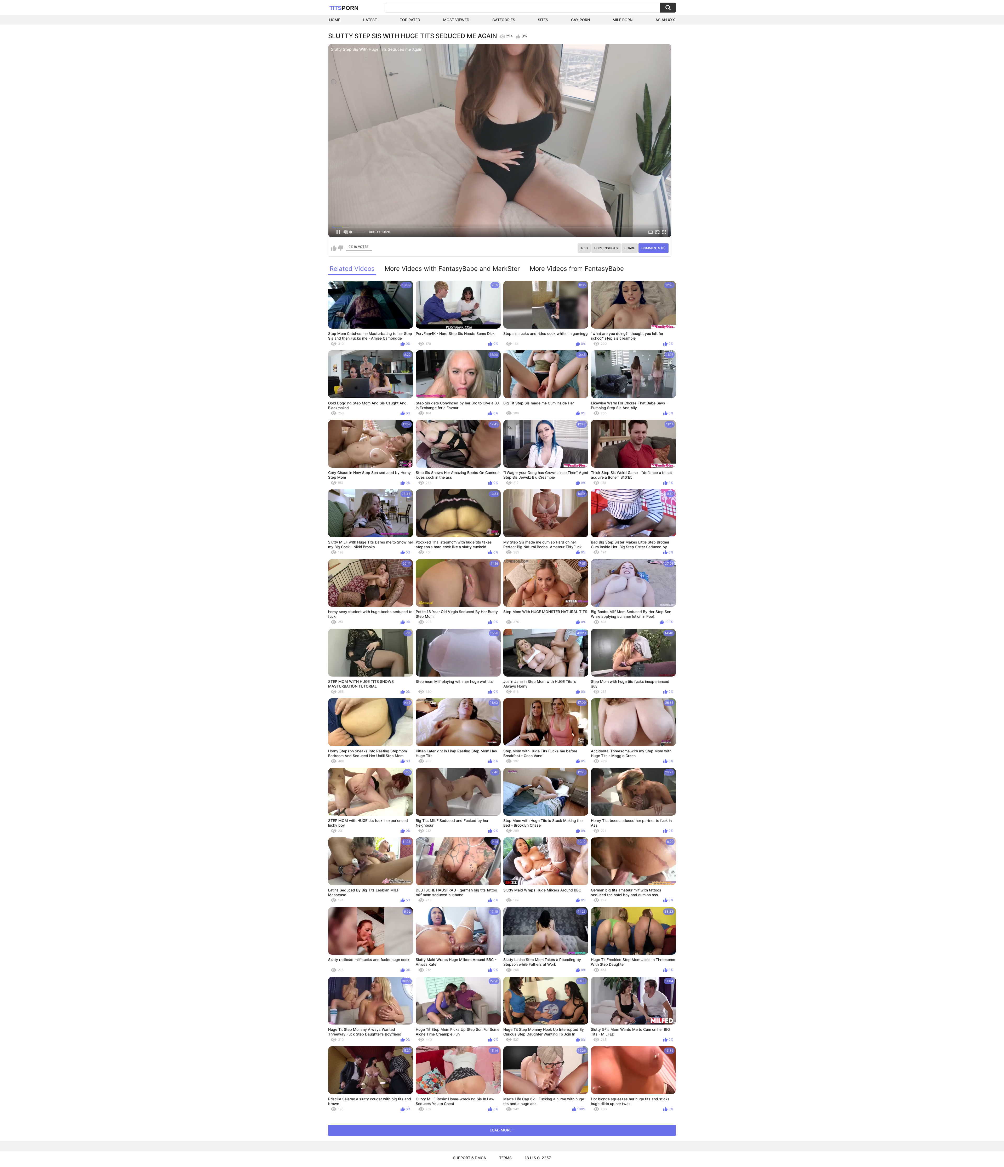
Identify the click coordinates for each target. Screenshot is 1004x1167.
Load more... (502, 1130)
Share (629, 248)
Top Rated (410, 20)
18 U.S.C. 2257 (538, 1157)
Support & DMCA (469, 1157)
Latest (370, 20)
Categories (503, 20)
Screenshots (606, 248)
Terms (505, 1157)
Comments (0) (653, 248)
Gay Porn (580, 20)
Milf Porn (622, 20)
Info (584, 248)
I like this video (333, 248)
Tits (343, 8)
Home (334, 20)
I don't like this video (340, 248)
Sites (543, 20)
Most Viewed (456, 20)
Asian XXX (665, 20)
